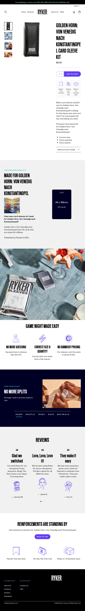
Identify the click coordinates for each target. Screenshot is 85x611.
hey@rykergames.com (11, 603)
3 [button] (44, 501)
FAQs (62, 12)
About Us (54, 12)
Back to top (42, 537)
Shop (24, 12)
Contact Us (24, 585)
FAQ (21, 589)
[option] (42, 2)
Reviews (30, 12)
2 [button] (42, 501)
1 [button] (40, 501)
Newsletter (8, 596)
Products (7, 589)
